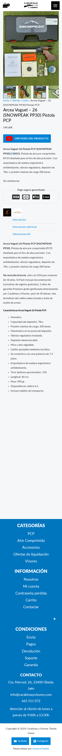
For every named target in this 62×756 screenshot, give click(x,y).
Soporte (31, 658)
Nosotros (31, 579)
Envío (31, 637)
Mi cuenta (31, 586)
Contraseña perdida (31, 593)
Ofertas (16, 100)
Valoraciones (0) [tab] (21, 234)
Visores (31, 561)
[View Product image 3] (39, 92)
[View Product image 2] (24, 92)
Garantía (31, 665)
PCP (31, 534)
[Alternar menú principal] (55, 5)
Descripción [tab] (19, 220)
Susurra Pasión (40, 749)
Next (58, 92)
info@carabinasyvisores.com (31, 694)
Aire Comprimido (31, 541)
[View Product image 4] (54, 92)
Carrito (31, 600)
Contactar (31, 607)
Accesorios (31, 547)
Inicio (6, 100)
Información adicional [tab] (25, 227)
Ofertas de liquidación (31, 554)
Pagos (31, 644)
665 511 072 (31, 701)
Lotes (25, 100)
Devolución (31, 651)
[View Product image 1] (9, 92)
